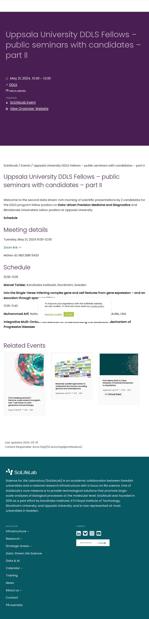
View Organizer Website (29, 108)
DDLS (13, 85)
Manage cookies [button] (53, 314)
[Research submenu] (21, 539)
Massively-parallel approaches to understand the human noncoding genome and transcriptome (71, 386)
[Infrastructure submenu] (28, 531)
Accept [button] (68, 314)
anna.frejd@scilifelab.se (66, 447)
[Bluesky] (85, 533)
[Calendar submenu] (22, 568)
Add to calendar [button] (17, 90)
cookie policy (97, 306)
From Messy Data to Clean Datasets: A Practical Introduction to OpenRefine (118, 383)
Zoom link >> (13, 247)
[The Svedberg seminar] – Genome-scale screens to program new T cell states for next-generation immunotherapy (24, 401)
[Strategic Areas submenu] (30, 546)
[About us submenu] (21, 590)
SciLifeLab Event (23, 102)
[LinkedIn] (78, 533)
